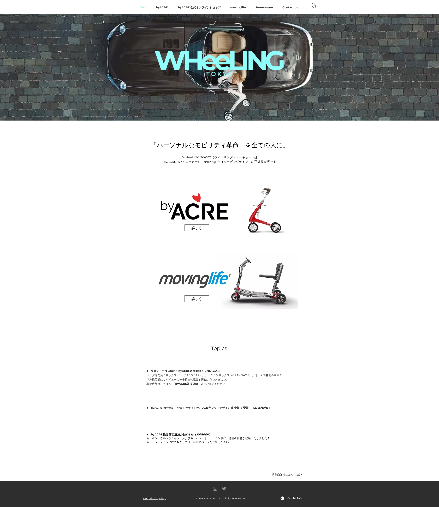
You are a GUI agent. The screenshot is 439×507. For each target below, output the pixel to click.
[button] (154, 498)
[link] (313, 6)
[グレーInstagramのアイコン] (215, 488)
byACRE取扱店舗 (186, 383)
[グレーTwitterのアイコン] (224, 488)
